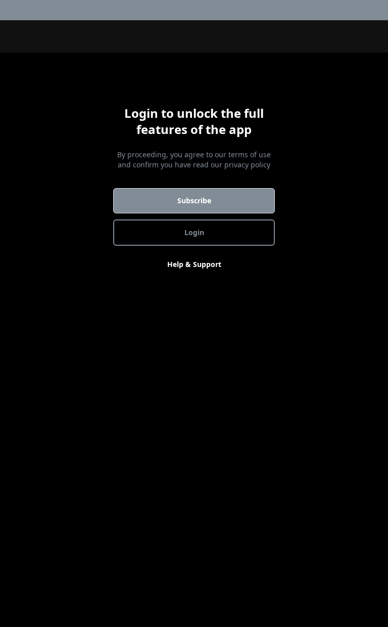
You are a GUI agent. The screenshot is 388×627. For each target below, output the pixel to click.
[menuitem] (382, 10)
